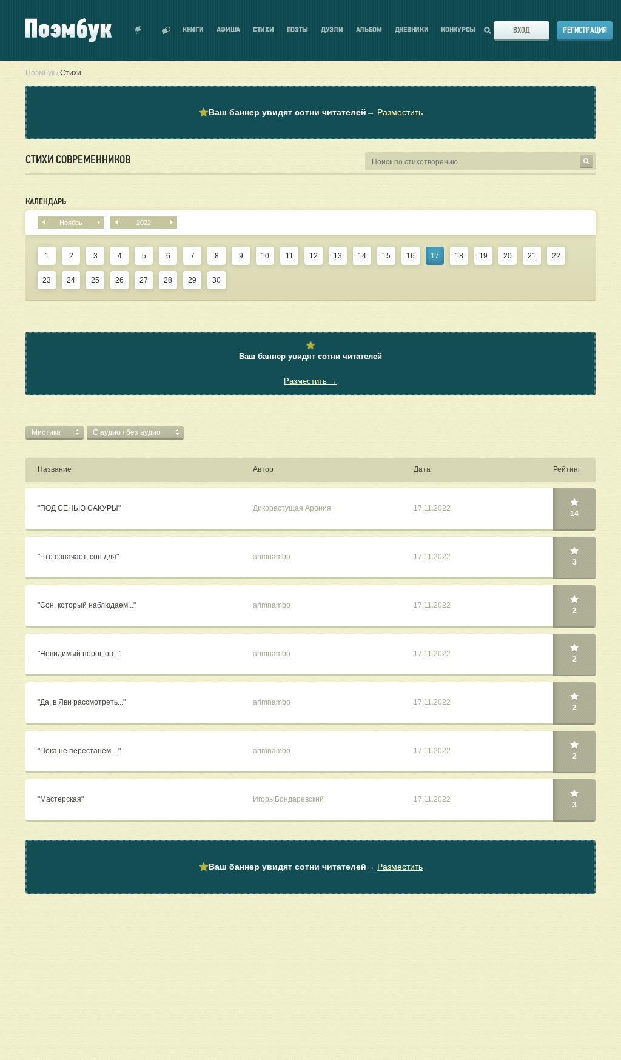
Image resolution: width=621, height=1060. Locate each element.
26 (119, 280)
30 (216, 280)
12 (313, 256)
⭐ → (310, 112)
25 (95, 280)
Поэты (298, 30)
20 (507, 256)
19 (483, 256)
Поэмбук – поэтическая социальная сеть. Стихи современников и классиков (68, 30)
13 (338, 256)
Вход (521, 30)
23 (46, 280)
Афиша (229, 30)
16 (410, 256)
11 (290, 256)
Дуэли (332, 30)
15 (386, 256)
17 (435, 256)
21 (532, 256)
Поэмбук (40, 73)
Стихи (263, 30)
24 (71, 280)
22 (556, 256)
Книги (193, 30)
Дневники (412, 30)
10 (265, 256)
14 (362, 256)
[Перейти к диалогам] (166, 30)
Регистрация (585, 30)
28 (168, 280)
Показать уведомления (138, 30)
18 (459, 256)
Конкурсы (458, 30)
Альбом (369, 30)
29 (192, 280)
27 (143, 280)
